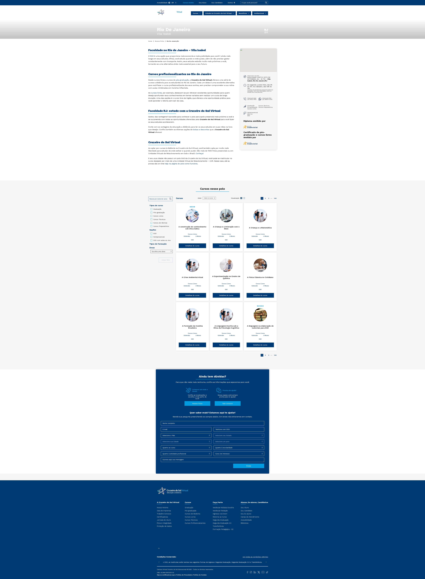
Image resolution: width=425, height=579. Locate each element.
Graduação (157, 209)
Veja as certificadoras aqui (166, 575)
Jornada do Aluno (164, 520)
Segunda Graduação (221, 520)
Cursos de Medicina (192, 514)
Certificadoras (162, 517)
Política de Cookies (200, 575)
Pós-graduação (159, 212)
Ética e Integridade (164, 523)
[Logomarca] (169, 12)
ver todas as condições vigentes (255, 557)
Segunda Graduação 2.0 (222, 523)
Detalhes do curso (192, 246)
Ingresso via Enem (220, 514)
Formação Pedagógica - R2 (223, 529)
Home (150, 41)
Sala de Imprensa (164, 511)
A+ (173, 3)
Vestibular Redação (220, 511)
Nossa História (162, 508)
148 (275, 198)
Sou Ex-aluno (246, 514)
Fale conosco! (227, 403)
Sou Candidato (217, 3)
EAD (154, 233)
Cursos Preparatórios (161, 226)
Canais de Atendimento (250, 517)
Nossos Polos (159, 41)
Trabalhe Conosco (164, 514)
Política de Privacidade (184, 575)
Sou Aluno (202, 3)
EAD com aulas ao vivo (162, 240)
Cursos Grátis (188, 3)
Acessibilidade (162, 3)
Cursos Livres (158, 216)
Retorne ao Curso (220, 517)
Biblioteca (244, 523)
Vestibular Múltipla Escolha (223, 508)
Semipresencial (159, 237)
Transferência (218, 526)
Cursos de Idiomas (160, 223)
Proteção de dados (164, 526)
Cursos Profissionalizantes (195, 523)
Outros (230, 3)
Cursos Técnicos (159, 219)
